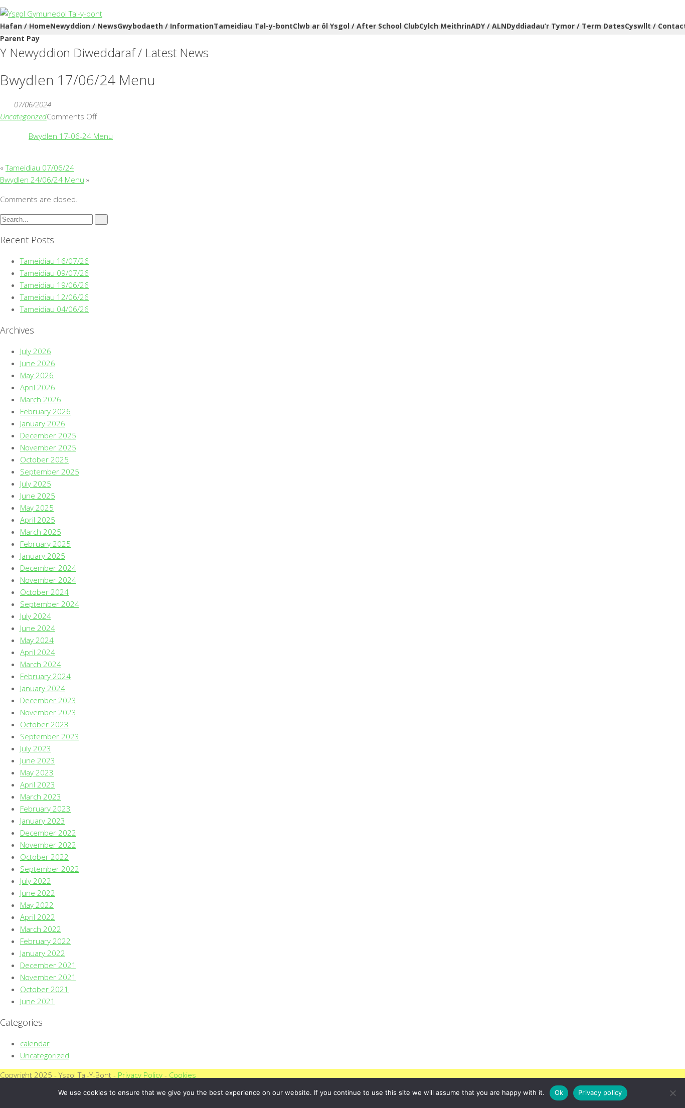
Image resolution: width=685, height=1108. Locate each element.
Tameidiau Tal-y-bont (253, 26)
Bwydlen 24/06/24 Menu (42, 180)
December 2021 (48, 965)
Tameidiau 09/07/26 (54, 273)
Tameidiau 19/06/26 (54, 285)
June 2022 (37, 893)
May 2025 (37, 508)
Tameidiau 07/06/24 (40, 168)
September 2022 (49, 869)
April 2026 (37, 387)
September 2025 (49, 471)
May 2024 (37, 640)
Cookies (182, 1075)
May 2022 (37, 905)
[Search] (101, 219)
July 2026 (35, 351)
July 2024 (35, 616)
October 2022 (44, 857)
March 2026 (40, 399)
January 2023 (42, 821)
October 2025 (44, 459)
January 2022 (42, 953)
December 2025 (48, 435)
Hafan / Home (25, 26)
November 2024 (48, 580)
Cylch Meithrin (445, 26)
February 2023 (45, 809)
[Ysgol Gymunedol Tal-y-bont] (51, 14)
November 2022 (48, 845)
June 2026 (37, 363)
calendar (35, 1043)
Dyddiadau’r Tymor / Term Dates (565, 26)
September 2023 (49, 736)
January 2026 (42, 423)
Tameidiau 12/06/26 (54, 297)
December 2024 (48, 568)
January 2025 (42, 556)
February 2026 (45, 411)
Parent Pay (20, 38)
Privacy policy (600, 1092)
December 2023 (48, 700)
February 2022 (45, 941)
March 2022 (40, 929)
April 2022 (37, 917)
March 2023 (40, 797)
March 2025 (40, 532)
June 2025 (37, 496)
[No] (672, 1093)
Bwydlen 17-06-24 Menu (71, 136)
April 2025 (37, 520)
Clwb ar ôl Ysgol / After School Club (356, 26)
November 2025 (48, 447)
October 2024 (44, 592)
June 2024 (37, 628)
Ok (559, 1092)
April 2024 (37, 652)
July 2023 (35, 748)
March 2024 (40, 664)
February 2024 (45, 676)
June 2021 (37, 1001)
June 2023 (37, 760)
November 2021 (48, 977)
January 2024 (42, 688)
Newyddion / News (83, 26)
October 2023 (44, 724)
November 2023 (48, 712)
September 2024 (49, 604)
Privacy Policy (140, 1075)
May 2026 (37, 375)
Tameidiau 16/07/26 (54, 261)
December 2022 (48, 833)
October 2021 (44, 989)
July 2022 (35, 881)
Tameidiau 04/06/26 (54, 309)
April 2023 (37, 784)
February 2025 (45, 544)
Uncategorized (23, 116)
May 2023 (37, 772)
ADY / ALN (488, 26)
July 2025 (35, 484)
